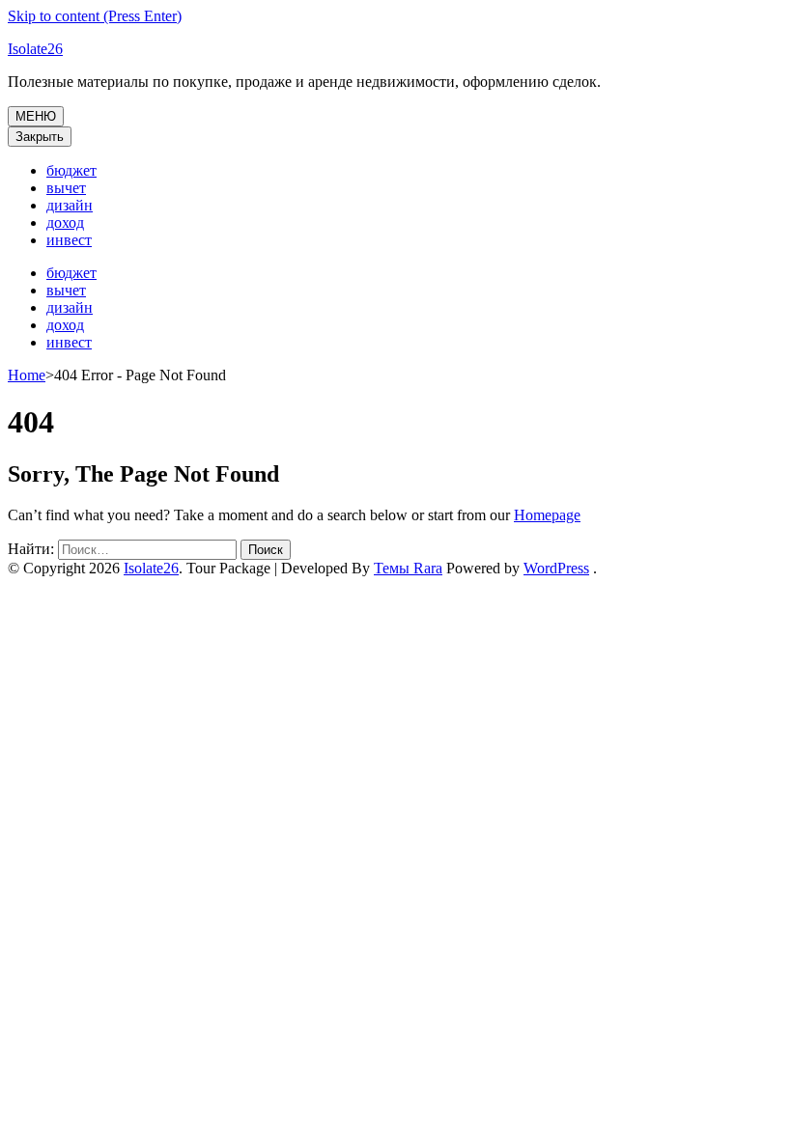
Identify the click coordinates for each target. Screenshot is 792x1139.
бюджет (71, 170)
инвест (69, 240)
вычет (66, 188)
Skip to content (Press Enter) (95, 16)
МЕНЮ (35, 116)
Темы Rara (408, 568)
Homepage (547, 515)
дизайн (69, 205)
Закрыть (39, 136)
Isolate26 (35, 49)
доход (65, 222)
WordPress (556, 568)
